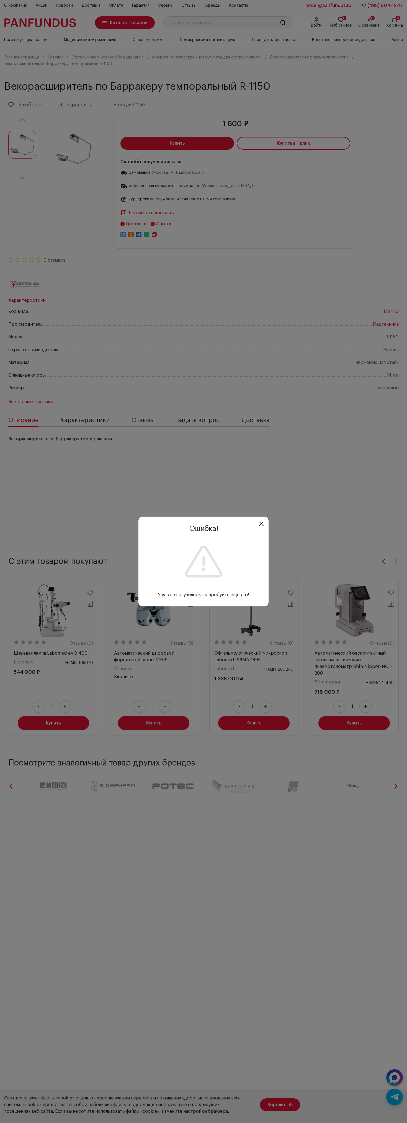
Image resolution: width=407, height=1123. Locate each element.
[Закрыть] (261, 524)
